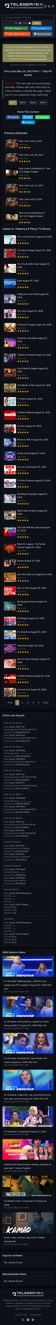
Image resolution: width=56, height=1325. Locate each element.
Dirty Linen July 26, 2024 (31, 155)
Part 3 (33, 102)
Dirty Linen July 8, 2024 (30, 199)
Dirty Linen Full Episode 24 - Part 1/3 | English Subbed (32, 214)
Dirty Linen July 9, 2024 (30, 141)
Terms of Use (35, 1315)
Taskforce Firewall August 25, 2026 (34, 355)
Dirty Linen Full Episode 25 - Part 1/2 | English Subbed (34, 170)
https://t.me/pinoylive (36, 59)
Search (37, 23)
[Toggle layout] (45, 6)
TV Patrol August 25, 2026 (29, 399)
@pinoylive (28, 47)
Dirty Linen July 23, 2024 (31, 185)
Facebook (14, 117)
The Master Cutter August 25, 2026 (34, 385)
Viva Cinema (42, 28)
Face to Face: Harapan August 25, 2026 (33, 660)
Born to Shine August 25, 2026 (31, 588)
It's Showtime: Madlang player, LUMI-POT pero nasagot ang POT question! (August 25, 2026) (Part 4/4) (28, 985)
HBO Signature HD (18, 34)
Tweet (29, 117)
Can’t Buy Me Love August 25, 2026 (34, 574)
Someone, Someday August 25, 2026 (32, 340)
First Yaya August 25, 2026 (30, 311)
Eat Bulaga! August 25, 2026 (30, 618)
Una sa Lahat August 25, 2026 (31, 467)
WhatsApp (43, 117)
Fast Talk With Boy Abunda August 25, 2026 (33, 529)
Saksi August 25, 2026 (28, 280)
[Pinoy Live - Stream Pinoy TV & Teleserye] (24, 8)
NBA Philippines (18, 28)
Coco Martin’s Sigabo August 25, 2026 (32, 370)
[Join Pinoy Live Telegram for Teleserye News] (28, 1320)
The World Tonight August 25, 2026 (34, 250)
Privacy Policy (21, 1315)
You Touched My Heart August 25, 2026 (33, 265)
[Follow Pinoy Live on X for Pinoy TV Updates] (23, 1320)
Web (17, 23)
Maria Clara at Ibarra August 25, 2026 (32, 512)
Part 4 (43, 102)
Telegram (29, 122)
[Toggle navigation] (53, 6)
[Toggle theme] (49, 6)
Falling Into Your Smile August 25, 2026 (33, 296)
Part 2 (22, 102)
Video (25, 23)
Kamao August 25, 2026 (28, 561)
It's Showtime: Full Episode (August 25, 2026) (25, 1131)
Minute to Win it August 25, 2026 (32, 439)
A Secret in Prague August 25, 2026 (34, 324)
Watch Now (23, 145)
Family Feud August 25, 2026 (31, 453)
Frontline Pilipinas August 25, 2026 (33, 412)
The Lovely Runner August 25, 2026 (34, 237)
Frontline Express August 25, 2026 (33, 676)
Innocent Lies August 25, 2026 (31, 689)
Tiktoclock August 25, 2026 (30, 645)
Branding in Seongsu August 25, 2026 (32, 495)
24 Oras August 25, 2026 (29, 426)
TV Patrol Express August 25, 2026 (33, 480)
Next (45, 702)
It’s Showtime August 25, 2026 (31, 632)
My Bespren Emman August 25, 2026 (32, 603)
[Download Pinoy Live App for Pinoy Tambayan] (33, 1320)
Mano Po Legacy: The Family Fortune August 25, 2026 (31, 545)
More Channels (44, 34)
